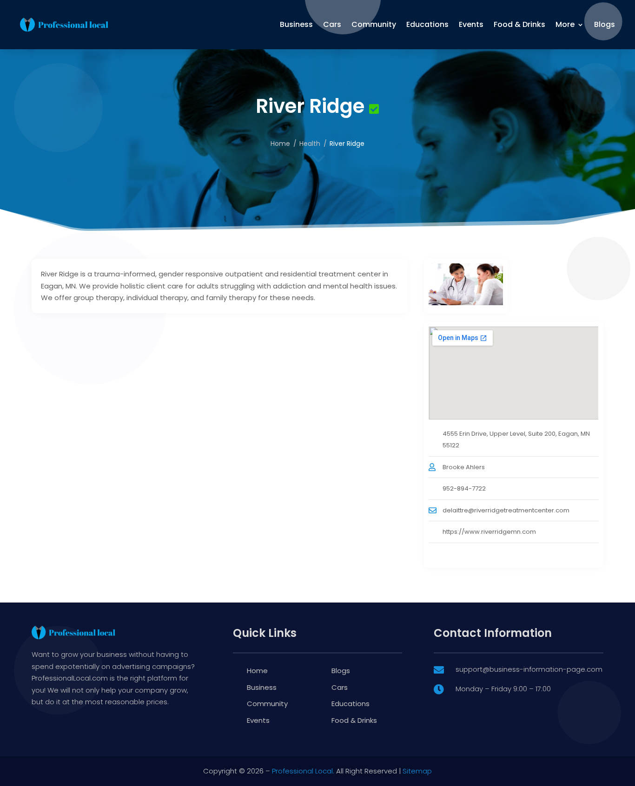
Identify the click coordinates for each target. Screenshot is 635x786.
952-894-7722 (464, 488)
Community (373, 24)
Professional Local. (303, 771)
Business (296, 24)
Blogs (604, 24)
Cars (332, 24)
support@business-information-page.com (529, 669)
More (565, 24)
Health (309, 143)
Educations (427, 24)
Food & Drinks (519, 24)
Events (471, 24)
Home (280, 143)
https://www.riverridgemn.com (489, 531)
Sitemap (417, 771)
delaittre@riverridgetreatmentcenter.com (506, 510)
